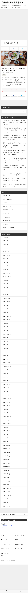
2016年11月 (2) (6, 362)
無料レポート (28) (7, 206)
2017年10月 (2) (7, 334)
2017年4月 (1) (6, 348)
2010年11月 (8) (6, 491)
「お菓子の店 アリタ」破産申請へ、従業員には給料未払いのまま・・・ (14, 167)
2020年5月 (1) (6, 287)
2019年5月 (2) (6, 309)
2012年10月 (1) (7, 423)
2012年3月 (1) (6, 434)
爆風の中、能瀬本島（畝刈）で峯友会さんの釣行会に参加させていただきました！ (14, 144)
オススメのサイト (5, 548)
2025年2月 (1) (6, 240)
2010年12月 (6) (7, 488)
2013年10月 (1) (7, 398)
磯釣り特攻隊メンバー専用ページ (6, 554)
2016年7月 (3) (6, 377)
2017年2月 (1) (6, 355)
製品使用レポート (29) (8, 209)
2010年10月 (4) (7, 495)
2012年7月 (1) (6, 427)
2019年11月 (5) (6, 298)
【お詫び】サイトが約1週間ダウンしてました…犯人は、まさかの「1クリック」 (14, 122)
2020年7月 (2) (6, 280)
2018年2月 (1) (6, 330)
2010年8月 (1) (6, 502)
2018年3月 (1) (6, 326)
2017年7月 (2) (6, 341)
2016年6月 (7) (6, 380)
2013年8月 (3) (6, 405)
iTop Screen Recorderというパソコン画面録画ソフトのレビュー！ (14, 160)
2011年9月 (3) (6, 456)
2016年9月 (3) (6, 370)
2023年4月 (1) (6, 248)
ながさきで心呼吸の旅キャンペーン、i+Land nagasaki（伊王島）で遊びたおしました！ (14, 152)
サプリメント (4, 539)
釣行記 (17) (6, 213)
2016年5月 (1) (6, 384)
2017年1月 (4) (6, 359)
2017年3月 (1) (6, 352)
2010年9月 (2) (6, 499)
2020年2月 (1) (6, 291)
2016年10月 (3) (7, 366)
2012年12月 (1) (7, 416)
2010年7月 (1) (6, 506)
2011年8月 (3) (6, 459)
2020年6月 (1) (6, 284)
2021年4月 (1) (6, 269)
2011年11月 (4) (6, 448)
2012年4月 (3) (6, 430)
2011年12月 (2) (6, 445)
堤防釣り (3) (8, 217)
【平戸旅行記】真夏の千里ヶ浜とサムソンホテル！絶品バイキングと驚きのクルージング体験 (14, 137)
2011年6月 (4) (6, 466)
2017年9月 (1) (6, 337)
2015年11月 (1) (6, 387)
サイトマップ (18, 548)
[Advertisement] (14, 24)
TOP (10, 514)
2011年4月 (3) (6, 474)
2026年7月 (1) (6, 237)
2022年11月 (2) (6, 251)
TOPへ (21, 591)
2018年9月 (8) (6, 319)
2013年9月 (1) (6, 402)
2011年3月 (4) (6, 477)
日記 (4, 74)
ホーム (2, 535)
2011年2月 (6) (6, 481)
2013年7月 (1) (6, 409)
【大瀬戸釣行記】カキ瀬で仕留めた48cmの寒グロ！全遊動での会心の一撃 (14, 130)
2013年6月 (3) (6, 413)
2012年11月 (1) (6, 420)
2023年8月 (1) (6, 244)
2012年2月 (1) (6, 438)
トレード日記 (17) (7, 199)
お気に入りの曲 (19, 544)
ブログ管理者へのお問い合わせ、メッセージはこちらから (14, 526)
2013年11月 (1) (6, 395)
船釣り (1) (7, 224)
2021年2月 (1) (6, 273)
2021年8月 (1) (6, 266)
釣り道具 (17, 539)
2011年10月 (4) (6, 452)
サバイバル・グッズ (6, 544)
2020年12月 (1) (7, 276)
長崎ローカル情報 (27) (8, 227)
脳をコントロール (19, 535)
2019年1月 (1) (6, 312)
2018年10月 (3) (7, 316)
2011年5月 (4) (6, 470)
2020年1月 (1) (6, 294)
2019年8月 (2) (6, 305)
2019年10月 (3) (7, 301)
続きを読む (14, 89)
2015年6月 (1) (6, 391)
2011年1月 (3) (6, 484)
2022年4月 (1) (6, 262)
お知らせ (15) (6, 195)
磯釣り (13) (7, 220)
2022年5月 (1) (6, 258)
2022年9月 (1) (6, 255)
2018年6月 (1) (6, 323)
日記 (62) (5, 202)
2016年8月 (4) (6, 373)
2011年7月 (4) (6, 463)
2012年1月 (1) (6, 441)
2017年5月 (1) (6, 344)
